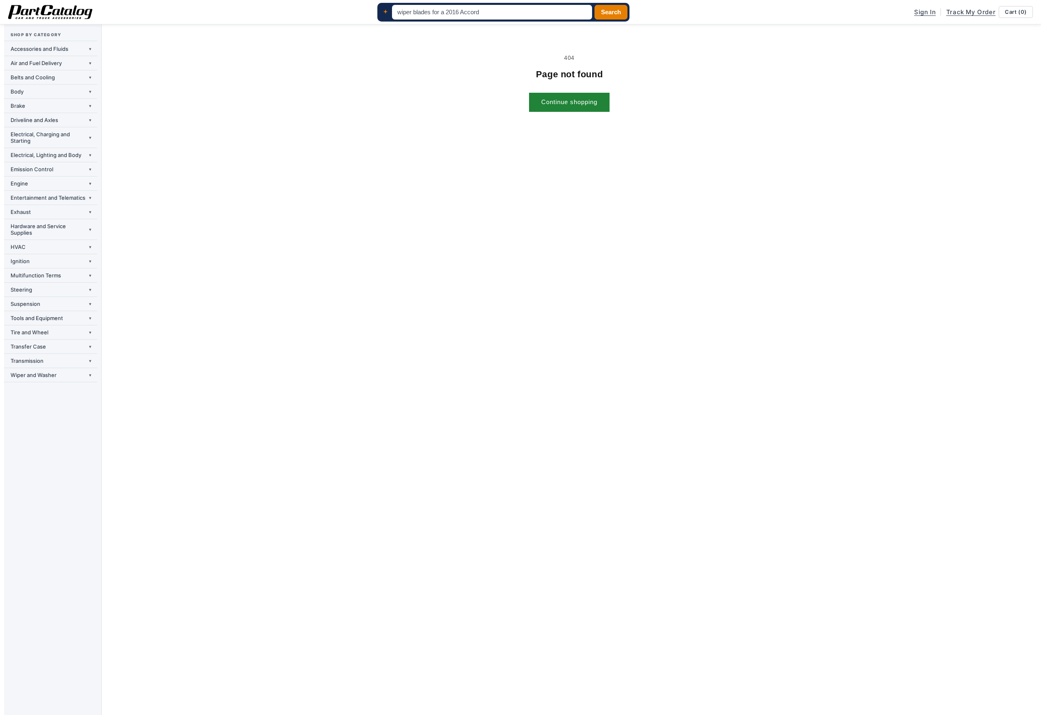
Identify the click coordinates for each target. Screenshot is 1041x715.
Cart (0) (1016, 12)
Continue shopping (569, 101)
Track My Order (970, 12)
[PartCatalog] (50, 12)
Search (611, 12)
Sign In (925, 12)
